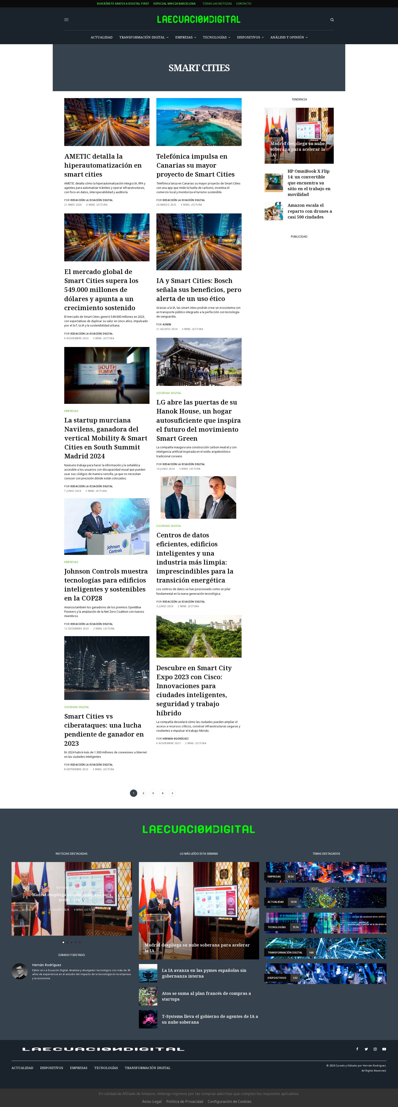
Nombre (136, 551)
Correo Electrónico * (147, 533)
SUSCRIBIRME (147, 603)
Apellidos (138, 568)
